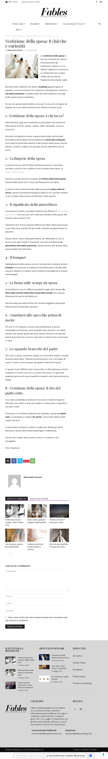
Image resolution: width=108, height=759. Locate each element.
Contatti (93, 750)
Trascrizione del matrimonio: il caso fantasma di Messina (25, 685)
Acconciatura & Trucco (73, 24)
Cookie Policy (79, 662)
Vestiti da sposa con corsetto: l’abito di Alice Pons (14, 522)
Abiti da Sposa (17, 36)
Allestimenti (50, 24)
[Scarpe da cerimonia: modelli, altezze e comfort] (37, 535)
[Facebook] (96, 2)
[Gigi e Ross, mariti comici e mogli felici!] (44, 667)
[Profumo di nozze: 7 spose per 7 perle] (59, 511)
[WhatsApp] (32, 460)
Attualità (34, 24)
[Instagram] (101, 2)
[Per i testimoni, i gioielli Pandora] (44, 679)
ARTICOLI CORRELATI (16, 499)
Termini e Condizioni (82, 683)
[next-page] (11, 554)
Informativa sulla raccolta (29, 755)
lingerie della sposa (14, 172)
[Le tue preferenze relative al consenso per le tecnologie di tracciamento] (103, 754)
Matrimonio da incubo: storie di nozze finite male (26, 672)
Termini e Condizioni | (81, 750)
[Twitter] (20, 460)
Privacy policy (79, 676)
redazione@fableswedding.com (78, 733)
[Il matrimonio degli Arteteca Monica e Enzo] (44, 657)
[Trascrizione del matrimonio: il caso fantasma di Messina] (10, 685)
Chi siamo (77, 656)
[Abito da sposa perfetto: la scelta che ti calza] (59, 535)
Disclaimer (78, 669)
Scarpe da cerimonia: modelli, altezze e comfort (35, 546)
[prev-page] (7, 554)
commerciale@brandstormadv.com (47, 733)
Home (7, 36)
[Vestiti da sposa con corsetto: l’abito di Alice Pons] (15, 511)
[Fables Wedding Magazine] (54, 12)
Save (27, 461)
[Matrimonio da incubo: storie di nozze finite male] (10, 672)
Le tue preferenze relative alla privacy (65, 755)
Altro (18, 30)
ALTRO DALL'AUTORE (38, 499)
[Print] (8, 460)
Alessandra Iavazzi (15, 50)
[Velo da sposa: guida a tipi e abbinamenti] (15, 535)
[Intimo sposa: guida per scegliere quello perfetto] (37, 511)
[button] (99, 24)
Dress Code (17, 24)
